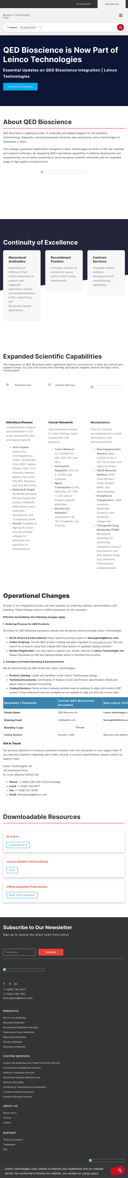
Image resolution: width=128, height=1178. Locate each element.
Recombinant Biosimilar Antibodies (20, 1027)
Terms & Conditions (13, 1139)
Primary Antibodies (12, 1042)
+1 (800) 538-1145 (14, 993)
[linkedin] (15, 983)
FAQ (5, 1149)
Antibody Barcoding (13, 1082)
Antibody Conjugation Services (18, 1072)
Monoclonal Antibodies (14, 1037)
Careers (7, 1122)
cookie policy (90, 1173)
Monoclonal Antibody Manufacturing (21, 1077)
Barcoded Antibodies (14, 1022)
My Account (83, 4)
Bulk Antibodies (14, 1017)
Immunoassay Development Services (22, 1067)
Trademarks (9, 1144)
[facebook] (4, 983)
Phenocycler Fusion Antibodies (18, 1032)
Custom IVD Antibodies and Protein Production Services (31, 1063)
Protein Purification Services (17, 1096)
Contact (7, 1117)
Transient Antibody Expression (18, 1091)
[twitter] (10, 983)
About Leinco (10, 1113)
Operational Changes (20, 86)
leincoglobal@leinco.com (18, 998)
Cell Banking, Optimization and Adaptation (24, 1087)
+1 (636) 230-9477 (14, 989)
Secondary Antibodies (14, 1046)
